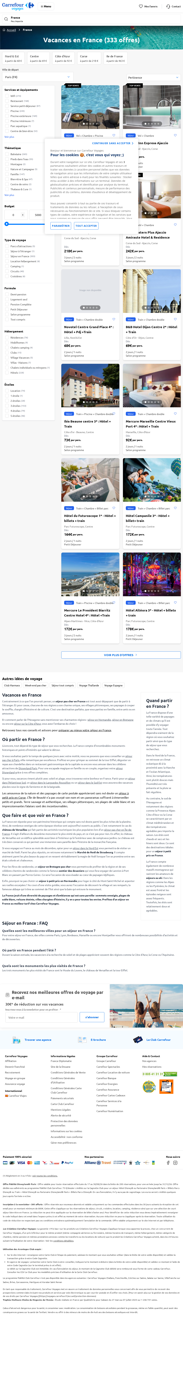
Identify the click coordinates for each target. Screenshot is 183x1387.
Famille (18, 174)
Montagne (18, 164)
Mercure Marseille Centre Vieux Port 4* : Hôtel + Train (151, 423)
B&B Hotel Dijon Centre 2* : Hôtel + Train (151, 329)
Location (18, 390)
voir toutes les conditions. (45, 1175)
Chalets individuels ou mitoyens (30, 367)
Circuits (17, 271)
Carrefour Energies (107, 1083)
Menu (47, 6)
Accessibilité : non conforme (67, 1136)
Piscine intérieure (22, 121)
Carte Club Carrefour (62, 1103)
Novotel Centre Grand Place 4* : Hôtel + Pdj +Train (88, 329)
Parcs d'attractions (23, 246)
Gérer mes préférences (63, 1142)
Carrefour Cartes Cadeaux (111, 1095)
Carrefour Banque (106, 1078)
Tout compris (18, 319)
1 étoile (17, 395)
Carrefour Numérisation (110, 1111)
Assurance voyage (15, 1083)
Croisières (18, 276)
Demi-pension (18, 294)
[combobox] (38, 75)
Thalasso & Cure (21, 189)
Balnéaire (19, 154)
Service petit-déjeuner (25, 105)
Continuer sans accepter (111, 143)
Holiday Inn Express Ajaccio (147, 143)
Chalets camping (22, 347)
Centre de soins (21, 184)
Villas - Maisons (21, 362)
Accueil (11, 30)
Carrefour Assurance (108, 1089)
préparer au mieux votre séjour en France (84, 730)
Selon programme (20, 314)
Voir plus (9, 136)
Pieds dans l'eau (22, 159)
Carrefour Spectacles (108, 1066)
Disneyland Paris (28, 768)
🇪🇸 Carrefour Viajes (16, 1095)
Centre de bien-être (24, 131)
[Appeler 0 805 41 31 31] (160, 1074)
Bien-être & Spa (22, 179)
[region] (91, 186)
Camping (17, 266)
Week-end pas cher (35, 685)
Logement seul (19, 299)
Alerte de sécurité (61, 1115)
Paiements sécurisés (62, 1098)
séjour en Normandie (99, 719)
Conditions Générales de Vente (68, 1072)
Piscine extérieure (24, 115)
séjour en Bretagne (122, 719)
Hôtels (17, 372)
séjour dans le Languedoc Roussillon (50, 782)
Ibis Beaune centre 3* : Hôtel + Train (87, 423)
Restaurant (20, 100)
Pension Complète (21, 304)
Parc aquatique (21, 126)
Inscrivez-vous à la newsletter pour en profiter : (33, 1009)
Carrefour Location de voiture (113, 1072)
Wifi (16, 95)
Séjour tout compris (63, 685)
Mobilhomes (19, 342)
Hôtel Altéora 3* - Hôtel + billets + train (151, 612)
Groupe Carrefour (106, 1060)
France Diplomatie (61, 1060)
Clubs (16, 352)
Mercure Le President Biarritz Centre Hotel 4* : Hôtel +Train (87, 612)
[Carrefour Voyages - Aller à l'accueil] (18, 6)
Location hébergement (25, 261)
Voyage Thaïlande (89, 685)
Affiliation (10, 1060)
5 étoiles (18, 415)
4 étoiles (18, 410)
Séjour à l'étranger (22, 251)
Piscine (18, 110)
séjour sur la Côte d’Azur (27, 723)
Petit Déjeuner (19, 309)
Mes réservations (151, 1066)
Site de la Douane (60, 1066)
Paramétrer (61, 225)
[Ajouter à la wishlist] (114, 135)
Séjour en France (23, 256)
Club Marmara (12, 685)
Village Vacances (22, 357)
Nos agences (149, 1060)
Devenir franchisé (15, 1066)
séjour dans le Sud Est (90, 782)
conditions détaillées (63, 1240)
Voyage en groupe (15, 1078)
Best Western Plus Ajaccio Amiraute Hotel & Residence (148, 234)
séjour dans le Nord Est (85, 848)
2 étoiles (18, 400)
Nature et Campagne (24, 169)
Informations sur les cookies (66, 1131)
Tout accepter (86, 225)
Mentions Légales (61, 1109)
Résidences (19, 337)
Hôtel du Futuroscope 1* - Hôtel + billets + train (90, 518)
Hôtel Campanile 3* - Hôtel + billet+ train (148, 518)
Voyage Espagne (113, 685)
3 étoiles (18, 405)
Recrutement (12, 1072)
